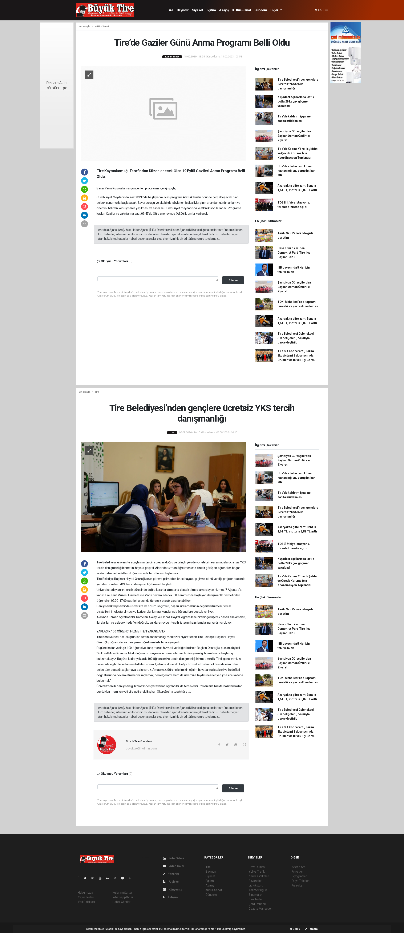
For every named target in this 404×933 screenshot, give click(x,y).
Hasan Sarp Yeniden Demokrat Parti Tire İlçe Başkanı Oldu (294, 252)
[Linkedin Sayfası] (109, 878)
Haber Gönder (121, 902)
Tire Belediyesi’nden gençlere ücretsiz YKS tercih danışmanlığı (298, 84)
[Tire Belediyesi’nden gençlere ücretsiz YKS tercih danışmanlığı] (163, 497)
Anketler (297, 871)
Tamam (312, 928)
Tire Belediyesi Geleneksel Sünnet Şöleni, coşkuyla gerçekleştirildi (296, 338)
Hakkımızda (85, 892)
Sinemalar (255, 894)
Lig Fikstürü (256, 885)
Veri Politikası (86, 902)
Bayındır (183, 10)
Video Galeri (176, 866)
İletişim (172, 897)
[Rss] (117, 878)
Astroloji (297, 885)
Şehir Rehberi (257, 904)
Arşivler (173, 881)
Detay (296, 928)
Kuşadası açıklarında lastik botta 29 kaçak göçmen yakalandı (296, 101)
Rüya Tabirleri (300, 880)
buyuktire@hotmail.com (141, 748)
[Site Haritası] (124, 878)
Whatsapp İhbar (123, 897)
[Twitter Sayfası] (87, 878)
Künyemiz (175, 889)
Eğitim (211, 10)
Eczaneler (255, 880)
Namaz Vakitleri (259, 876)
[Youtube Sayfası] (102, 878)
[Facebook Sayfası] (79, 878)
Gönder (233, 280)
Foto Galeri (176, 858)
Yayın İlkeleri (86, 897)
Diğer (274, 10)
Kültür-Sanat (241, 10)
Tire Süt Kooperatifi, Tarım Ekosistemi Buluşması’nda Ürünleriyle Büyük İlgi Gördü (296, 355)
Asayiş (224, 10)
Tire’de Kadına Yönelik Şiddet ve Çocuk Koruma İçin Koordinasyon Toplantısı (298, 153)
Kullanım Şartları (123, 892)
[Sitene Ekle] (131, 878)
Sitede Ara (299, 867)
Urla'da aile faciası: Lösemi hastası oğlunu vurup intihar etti (296, 171)
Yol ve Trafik (257, 871)
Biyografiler (299, 876)
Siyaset (197, 10)
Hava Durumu (257, 867)
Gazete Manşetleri (260, 908)
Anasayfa (85, 26)
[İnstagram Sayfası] (94, 878)
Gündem (260, 10)
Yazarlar (173, 874)
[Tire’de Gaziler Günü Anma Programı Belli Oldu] (163, 113)
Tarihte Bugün (258, 890)
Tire (170, 10)
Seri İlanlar (255, 899)
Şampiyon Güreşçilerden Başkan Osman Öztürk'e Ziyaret (294, 136)
